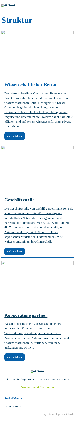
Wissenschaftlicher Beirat (30, 84)
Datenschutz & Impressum (38, 387)
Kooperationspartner (25, 315)
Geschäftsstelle (19, 199)
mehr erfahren (14, 136)
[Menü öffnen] (71, 6)
